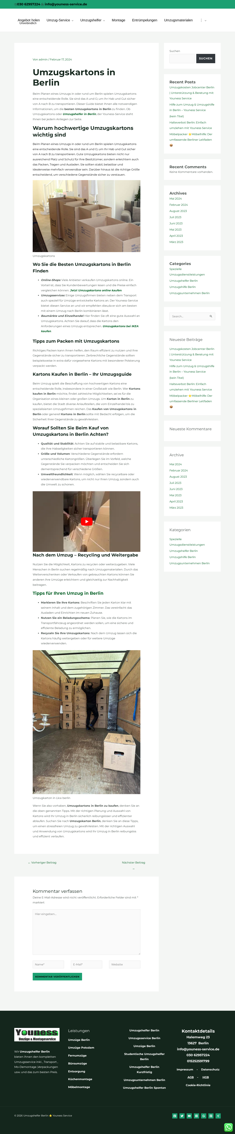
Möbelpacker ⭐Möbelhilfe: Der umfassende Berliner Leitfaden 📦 (190, 140)
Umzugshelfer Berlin (183, 280)
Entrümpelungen (144, 20)
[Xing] (218, 1116)
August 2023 (178, 211)
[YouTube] (189, 1116)
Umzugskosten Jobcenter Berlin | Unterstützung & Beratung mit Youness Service (191, 93)
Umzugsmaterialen (178, 20)
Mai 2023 (175, 229)
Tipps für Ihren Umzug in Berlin (68, 593)
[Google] (203, 1116)
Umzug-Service (58, 20)
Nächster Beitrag (133, 863)
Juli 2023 (175, 217)
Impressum (185, 1069)
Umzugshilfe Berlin (182, 287)
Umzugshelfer (91, 20)
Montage (118, 20)
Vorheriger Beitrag (42, 862)
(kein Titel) (176, 116)
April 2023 (176, 235)
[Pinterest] (210, 1116)
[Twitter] (182, 1116)
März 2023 (176, 242)
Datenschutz (210, 1069)
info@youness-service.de (65, 4)
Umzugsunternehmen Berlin (189, 293)
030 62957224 (28, 4)
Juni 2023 (176, 223)
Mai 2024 (175, 198)
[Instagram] (196, 1116)
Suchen (174, 51)
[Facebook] (174, 1116)
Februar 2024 (178, 204)
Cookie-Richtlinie (198, 1085)
